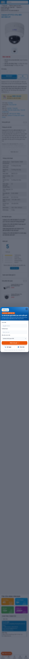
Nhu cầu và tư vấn (6, 335)
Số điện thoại (5, 328)
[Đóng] (26, 309)
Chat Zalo (22, 347)
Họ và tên (4, 322)
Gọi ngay (9, 347)
